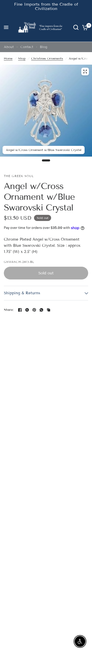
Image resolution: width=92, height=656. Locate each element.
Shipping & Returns (22, 293)
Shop (22, 58)
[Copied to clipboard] (48, 310)
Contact (26, 47)
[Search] (76, 27)
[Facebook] (20, 310)
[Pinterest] (34, 310)
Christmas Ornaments (47, 58)
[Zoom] (85, 71)
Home (8, 58)
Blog (43, 47)
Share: (9, 310)
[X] (27, 310)
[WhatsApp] (41, 310)
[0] (84, 27)
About (9, 47)
